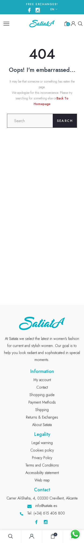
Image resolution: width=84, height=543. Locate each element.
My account (42, 380)
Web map (42, 480)
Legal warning (42, 442)
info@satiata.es (46, 505)
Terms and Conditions (42, 465)
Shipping (42, 409)
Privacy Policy (42, 457)
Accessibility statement (42, 472)
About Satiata (42, 424)
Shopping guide (42, 394)
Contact (42, 387)
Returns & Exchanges (42, 417)
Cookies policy (42, 450)
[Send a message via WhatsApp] (75, 534)
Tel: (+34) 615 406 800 (46, 513)
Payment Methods (42, 402)
